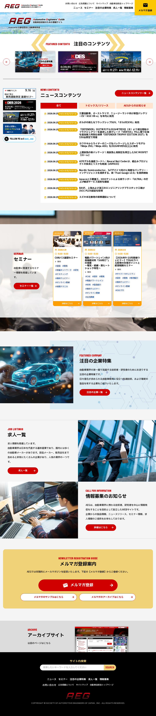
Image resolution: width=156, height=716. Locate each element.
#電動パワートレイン (94, 280)
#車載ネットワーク (63, 270)
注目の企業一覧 (95, 392)
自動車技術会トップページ (121, 3)
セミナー (88, 8)
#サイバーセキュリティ (125, 274)
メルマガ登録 (145, 7)
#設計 (94, 276)
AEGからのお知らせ (135, 106)
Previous (6, 61)
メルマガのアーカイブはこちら (107, 597)
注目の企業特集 (103, 8)
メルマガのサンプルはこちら (48, 597)
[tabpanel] (35, 61)
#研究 (75, 270)
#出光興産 (89, 297)
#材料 (87, 284)
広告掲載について (87, 3)
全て (58, 106)
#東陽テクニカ (61, 286)
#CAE (87, 276)
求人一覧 (117, 8)
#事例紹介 (133, 278)
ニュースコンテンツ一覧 (134, 93)
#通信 (57, 266)
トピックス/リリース (96, 106)
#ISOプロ (119, 290)
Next (149, 61)
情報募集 (128, 8)
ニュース (77, 8)
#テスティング (61, 274)
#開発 (64, 266)
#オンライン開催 (62, 282)
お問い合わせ (71, 3)
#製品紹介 (96, 284)
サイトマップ (102, 3)
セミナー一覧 (26, 286)
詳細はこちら (101, 527)
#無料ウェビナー (62, 278)
